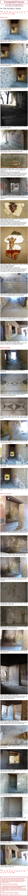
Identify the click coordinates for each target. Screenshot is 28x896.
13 (12, 12)
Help (21, 5)
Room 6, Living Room (6, 493)
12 (9, 12)
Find (18, 5)
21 (5, 13)
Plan (14, 13)
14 (14, 12)
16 (19, 12)
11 (7, 12)
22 (8, 13)
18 (24, 12)
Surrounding (13, 5)
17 (21, 12)
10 (4, 12)
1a (7, 11)
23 (10, 13)
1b (10, 11)
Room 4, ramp (3, 17)
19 (0, 13)
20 (3, 13)
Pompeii (7, 5)
